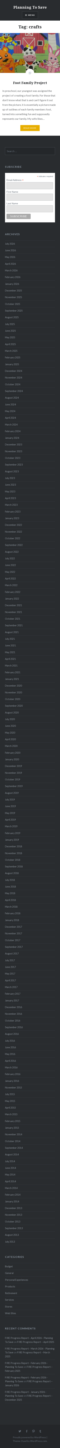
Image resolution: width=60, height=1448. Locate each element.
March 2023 (11, 504)
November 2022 (13, 531)
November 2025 (13, 297)
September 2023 (14, 464)
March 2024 (11, 424)
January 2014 (12, 1201)
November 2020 (13, 692)
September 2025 (14, 310)
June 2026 (10, 250)
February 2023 (12, 511)
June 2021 (10, 645)
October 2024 (12, 384)
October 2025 (12, 304)
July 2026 (10, 243)
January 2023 (12, 518)
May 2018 (10, 893)
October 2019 (12, 779)
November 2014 (13, 1134)
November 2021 (13, 612)
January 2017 (12, 1000)
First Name (12, 191)
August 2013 (12, 1234)
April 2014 (10, 1181)
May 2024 (10, 411)
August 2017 (12, 953)
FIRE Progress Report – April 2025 (35, 1342)
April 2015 (10, 1107)
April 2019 (10, 819)
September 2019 (14, 786)
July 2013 (10, 1241)
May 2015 (10, 1101)
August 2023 (12, 471)
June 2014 (10, 1168)
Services (9, 1299)
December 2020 (13, 685)
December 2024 (13, 371)
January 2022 (12, 598)
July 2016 (10, 1040)
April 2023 (10, 498)
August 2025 (12, 317)
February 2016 (12, 1074)
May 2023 (10, 491)
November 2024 (13, 377)
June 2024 (10, 404)
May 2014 (10, 1174)
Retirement (11, 1293)
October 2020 (12, 699)
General (9, 1273)
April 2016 (10, 1060)
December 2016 (13, 1007)
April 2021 (10, 658)
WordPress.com (38, 1441)
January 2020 (12, 759)
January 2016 (12, 1080)
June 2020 (10, 725)
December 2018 (13, 846)
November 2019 (13, 772)
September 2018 (14, 866)
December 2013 (13, 1208)
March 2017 (11, 987)
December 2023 (13, 444)
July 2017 (10, 960)
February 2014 (12, 1194)
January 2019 (12, 839)
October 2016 (12, 1020)
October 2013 (12, 1221)
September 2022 (14, 545)
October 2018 (12, 859)
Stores (8, 1306)
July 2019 (10, 799)
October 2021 (12, 618)
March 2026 (11, 270)
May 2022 (10, 571)
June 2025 (10, 330)
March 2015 (11, 1114)
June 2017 (10, 967)
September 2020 (14, 705)
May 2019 (10, 813)
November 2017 (13, 933)
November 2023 (13, 451)
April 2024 (10, 417)
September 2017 (14, 946)
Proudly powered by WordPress (29, 1437)
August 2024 (12, 397)
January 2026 (12, 283)
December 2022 (13, 524)
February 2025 (12, 357)
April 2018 (10, 900)
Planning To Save (30, 7)
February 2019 (12, 833)
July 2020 (10, 719)
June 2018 (10, 886)
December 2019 (13, 766)
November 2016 (13, 1013)
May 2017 (10, 973)
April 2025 (10, 344)
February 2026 (12, 277)
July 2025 (10, 324)
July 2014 (10, 1161)
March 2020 (11, 746)
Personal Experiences (16, 1279)
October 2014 (12, 1141)
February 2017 (12, 993)
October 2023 (12, 458)
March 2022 (11, 585)
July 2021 (10, 638)
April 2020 (10, 739)
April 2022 (10, 578)
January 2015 (12, 1127)
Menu (31, 15)
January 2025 (12, 364)
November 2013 (13, 1214)
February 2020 (12, 752)
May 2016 (10, 1054)
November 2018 (13, 853)
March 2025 (11, 350)
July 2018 (10, 880)
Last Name (12, 203)
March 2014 (11, 1188)
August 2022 (12, 551)
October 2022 (12, 538)
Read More (30, 128)
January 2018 (12, 920)
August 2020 (12, 712)
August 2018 (12, 873)
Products (10, 1286)
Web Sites (10, 1313)
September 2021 (14, 625)
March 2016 (11, 1067)
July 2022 (10, 558)
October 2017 (12, 940)
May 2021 (10, 652)
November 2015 (13, 1087)
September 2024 (14, 391)
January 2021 (12, 679)
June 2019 (10, 806)
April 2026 (10, 263)
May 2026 (10, 257)
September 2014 (14, 1147)
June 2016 (10, 1047)
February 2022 (12, 592)
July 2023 (10, 478)
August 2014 (12, 1154)
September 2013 (14, 1228)
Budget (9, 1266)
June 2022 (10, 565)
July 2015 (10, 1094)
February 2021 (12, 672)
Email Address (15, 180)
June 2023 (10, 484)
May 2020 (10, 732)
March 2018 (11, 906)
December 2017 (13, 926)
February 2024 (12, 431)
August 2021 (12, 632)
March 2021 (11, 665)
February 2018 (12, 913)
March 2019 (11, 826)
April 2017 (10, 980)
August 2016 (12, 1033)
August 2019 (12, 793)
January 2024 (12, 437)
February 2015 (12, 1121)
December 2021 (13, 605)
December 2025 (13, 290)
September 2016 (14, 1027)
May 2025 (10, 337)
